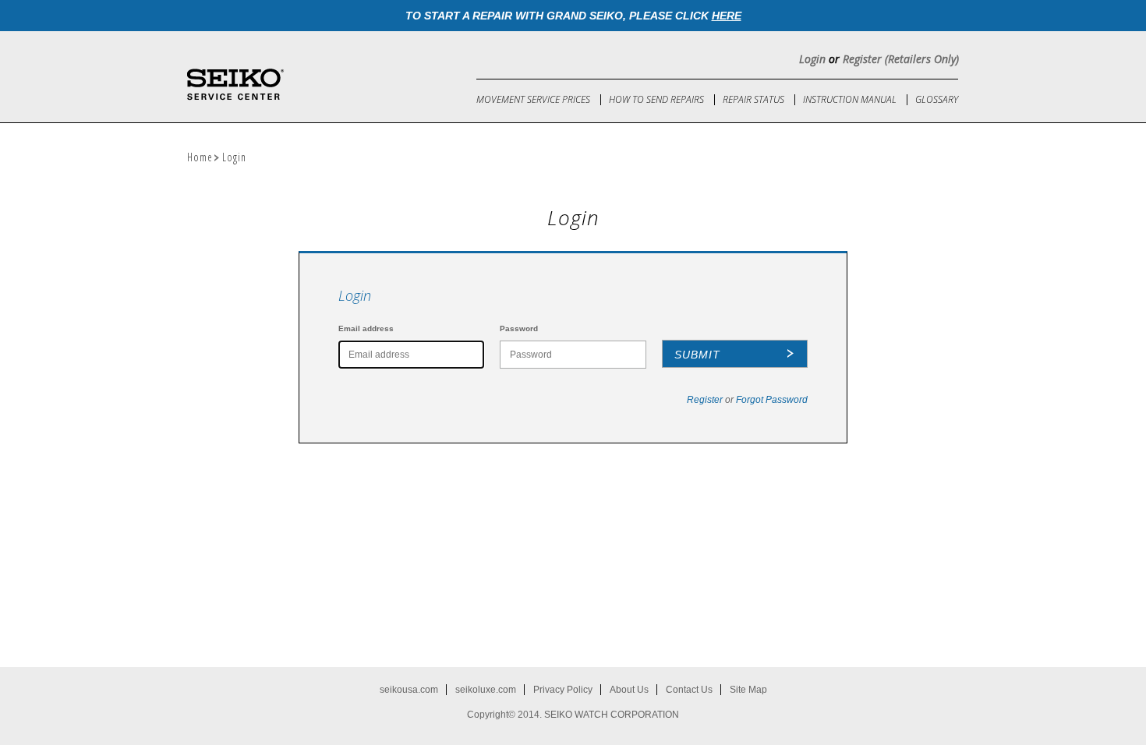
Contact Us (689, 689)
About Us (629, 689)
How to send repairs (656, 99)
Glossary (936, 99)
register (705, 399)
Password (519, 328)
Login (812, 58)
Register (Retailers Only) (901, 58)
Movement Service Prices (533, 99)
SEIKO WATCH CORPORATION (611, 714)
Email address (366, 328)
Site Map (748, 689)
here (726, 15)
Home (200, 157)
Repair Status (753, 99)
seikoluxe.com (485, 689)
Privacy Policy (562, 689)
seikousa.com (409, 689)
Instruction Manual (850, 99)
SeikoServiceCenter (236, 85)
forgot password (772, 399)
